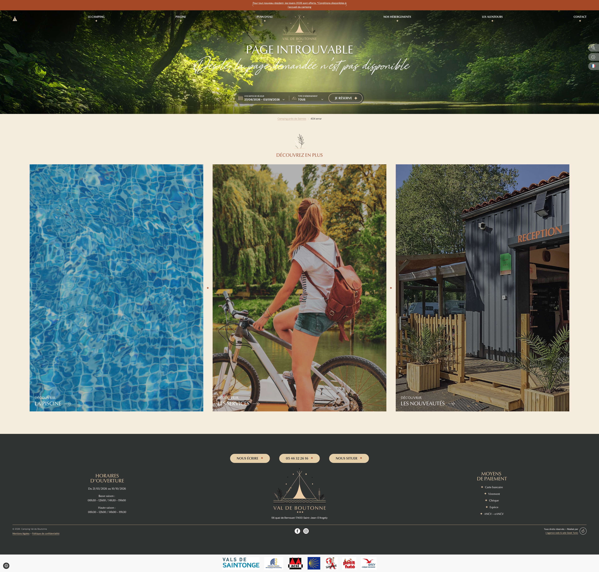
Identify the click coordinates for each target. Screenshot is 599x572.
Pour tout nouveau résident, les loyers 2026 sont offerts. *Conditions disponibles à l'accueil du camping (299, 5)
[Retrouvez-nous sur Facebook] (297, 531)
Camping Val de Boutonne (34, 529)
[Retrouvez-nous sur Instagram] (306, 531)
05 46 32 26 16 (297, 458)
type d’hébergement (308, 96)
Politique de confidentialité (45, 533)
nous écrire (247, 458)
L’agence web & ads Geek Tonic (562, 532)
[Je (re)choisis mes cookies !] (6, 566)
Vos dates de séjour (254, 96)
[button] (253, 5)
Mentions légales (20, 533)
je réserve (343, 98)
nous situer (346, 458)
